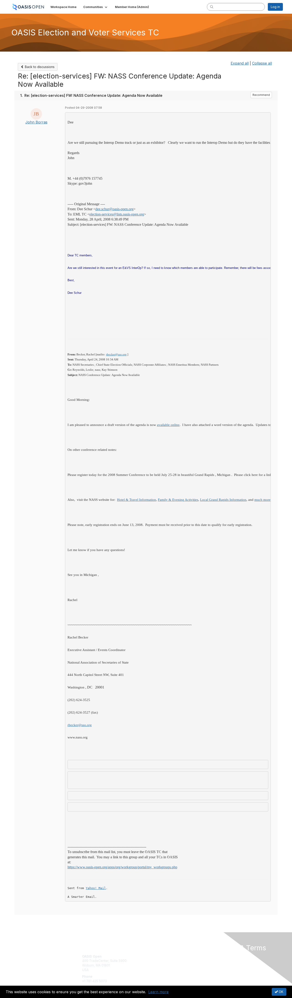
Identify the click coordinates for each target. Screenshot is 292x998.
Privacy (219, 961)
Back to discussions (39, 67)
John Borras (36, 122)
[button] (96, 6)
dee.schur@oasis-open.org (114, 209)
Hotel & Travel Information (136, 500)
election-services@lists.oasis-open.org (116, 214)
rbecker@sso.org (116, 354)
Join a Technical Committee (168, 970)
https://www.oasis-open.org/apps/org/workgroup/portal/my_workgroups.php (122, 867)
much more (262, 500)
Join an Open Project (164, 963)
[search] (211, 6)
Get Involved (157, 956)
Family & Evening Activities (178, 500)
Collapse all (262, 63)
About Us (220, 956)
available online (168, 425)
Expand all (240, 63)
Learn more (158, 992)
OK (280, 992)
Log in (275, 7)
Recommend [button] (261, 95)
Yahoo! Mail (96, 888)
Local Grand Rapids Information (223, 500)
